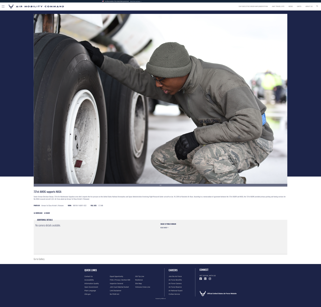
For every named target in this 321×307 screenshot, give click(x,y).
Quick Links (90, 270)
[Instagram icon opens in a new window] (210, 278)
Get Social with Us (207, 276)
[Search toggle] (317, 6)
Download (38, 213)
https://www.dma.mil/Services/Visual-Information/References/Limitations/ (213, 233)
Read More (164, 228)
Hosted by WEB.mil (160, 298)
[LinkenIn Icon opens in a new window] (205, 278)
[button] (136, 1)
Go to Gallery (39, 259)
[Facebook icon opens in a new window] (200, 278)
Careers (173, 270)
